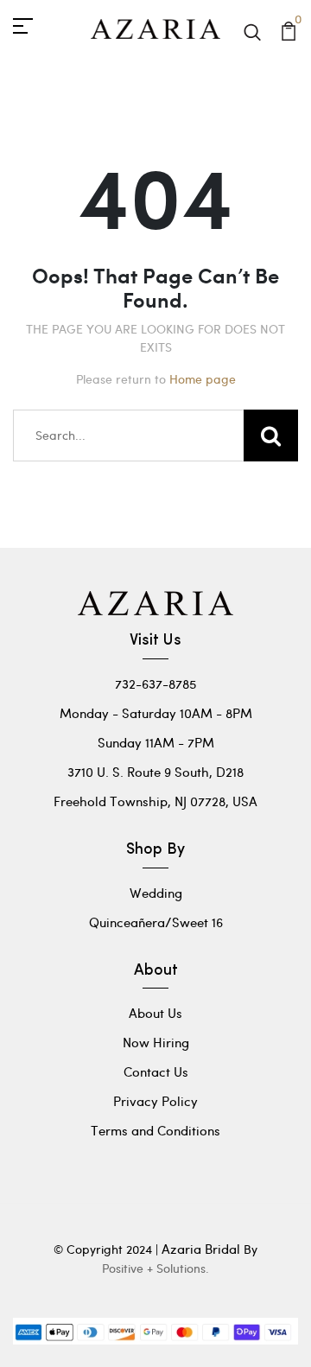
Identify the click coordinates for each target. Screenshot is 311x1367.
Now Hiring (156, 1042)
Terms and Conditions (155, 1130)
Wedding (156, 892)
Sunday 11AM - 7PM (156, 742)
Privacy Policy (155, 1100)
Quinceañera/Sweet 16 (156, 922)
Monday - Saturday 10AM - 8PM (156, 713)
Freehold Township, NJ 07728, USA (155, 801)
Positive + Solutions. (155, 1268)
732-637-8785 (155, 683)
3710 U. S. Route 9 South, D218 (155, 771)
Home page (202, 379)
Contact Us (156, 1071)
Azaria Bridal (201, 1248)
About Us (155, 1012)
